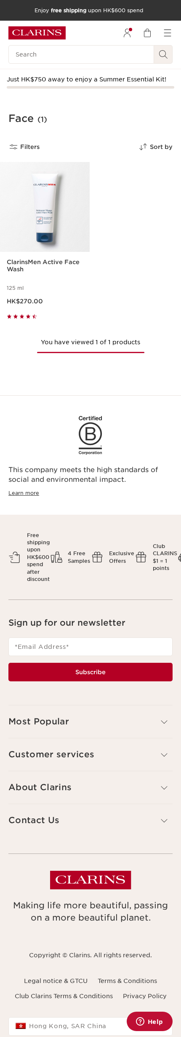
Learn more (23, 493)
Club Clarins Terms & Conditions (64, 996)
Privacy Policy (145, 996)
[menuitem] (127, 33)
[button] (90, 721)
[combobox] (90, 1026)
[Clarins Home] (37, 33)
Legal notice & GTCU (56, 981)
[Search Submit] (163, 54)
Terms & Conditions (127, 981)
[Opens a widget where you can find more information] (149, 1022)
